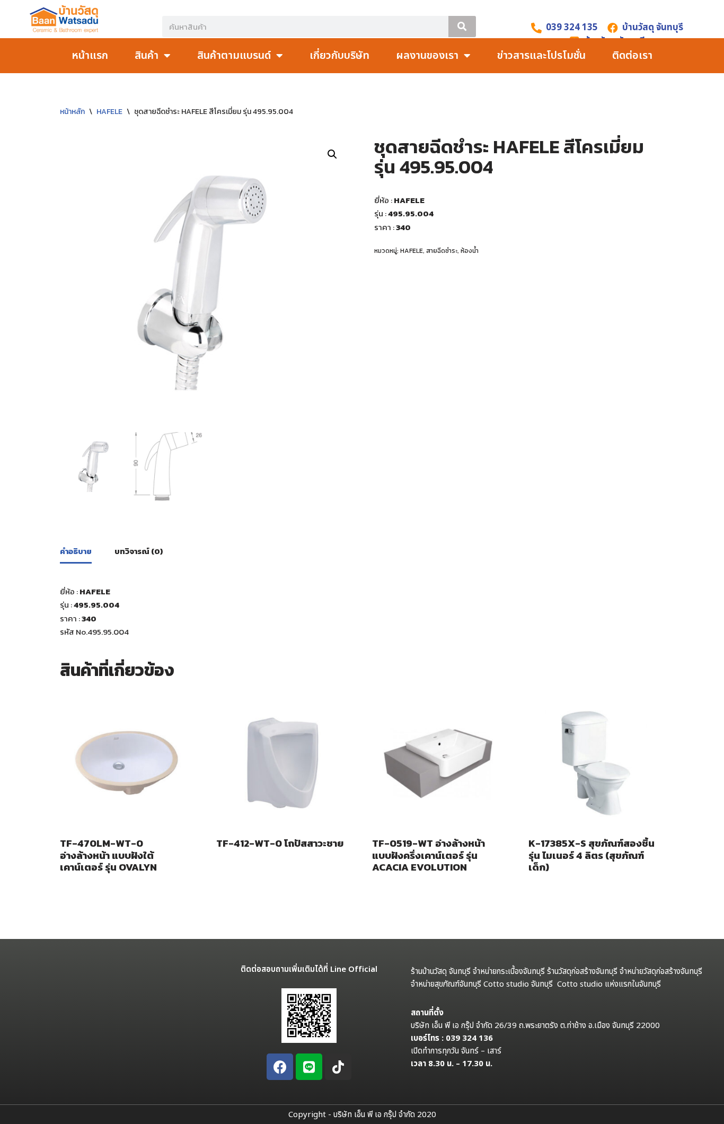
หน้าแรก (90, 56)
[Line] (309, 1066)
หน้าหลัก (72, 111)
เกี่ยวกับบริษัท (339, 56)
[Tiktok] (338, 1066)
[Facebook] (280, 1066)
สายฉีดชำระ (441, 251)
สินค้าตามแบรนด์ (234, 56)
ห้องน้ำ (470, 251)
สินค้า (146, 56)
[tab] (76, 552)
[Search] (462, 26)
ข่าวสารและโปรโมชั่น (541, 56)
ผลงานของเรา (427, 56)
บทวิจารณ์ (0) (138, 551)
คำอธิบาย (76, 551)
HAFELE (109, 111)
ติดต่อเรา (632, 56)
